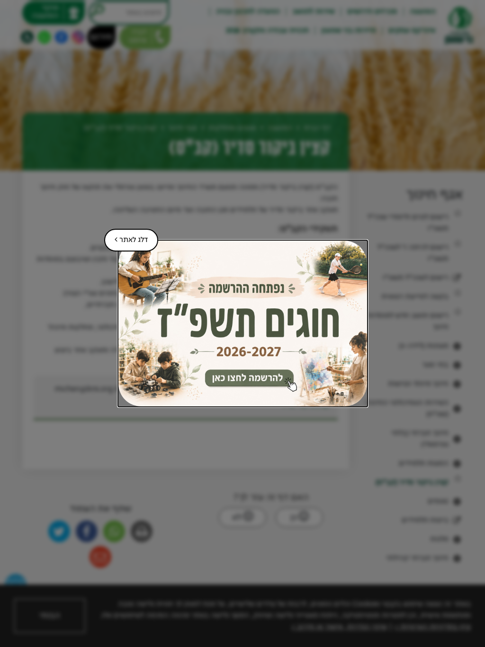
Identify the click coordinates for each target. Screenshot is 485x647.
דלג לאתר (126, 236)
